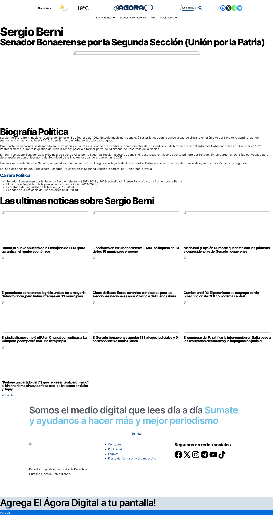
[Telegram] (239, 8)
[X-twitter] (187, 455)
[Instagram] (196, 455)
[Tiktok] (222, 455)
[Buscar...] (200, 8)
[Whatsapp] (234, 8)
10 (12, 394)
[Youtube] (213, 455)
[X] (228, 8)
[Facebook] (223, 8)
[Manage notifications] (8, 506)
